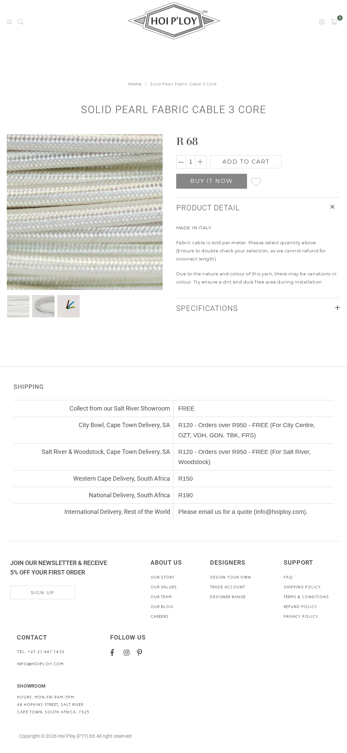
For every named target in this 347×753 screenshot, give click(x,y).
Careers (159, 616)
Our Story (162, 577)
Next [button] (151, 212)
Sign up (42, 592)
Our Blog (161, 607)
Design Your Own (230, 577)
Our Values (163, 587)
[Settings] (322, 21)
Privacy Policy (301, 616)
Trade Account (227, 587)
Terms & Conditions (306, 597)
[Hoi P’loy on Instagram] (128, 652)
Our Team (161, 597)
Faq (288, 577)
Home (135, 84)
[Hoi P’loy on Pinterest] (141, 652)
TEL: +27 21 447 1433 (40, 651)
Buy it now (211, 180)
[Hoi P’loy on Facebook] (114, 652)
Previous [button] (13, 212)
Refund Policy (300, 607)
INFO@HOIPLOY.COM (40, 664)
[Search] (21, 21)
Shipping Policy (302, 587)
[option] (85, 212)
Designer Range (228, 597)
